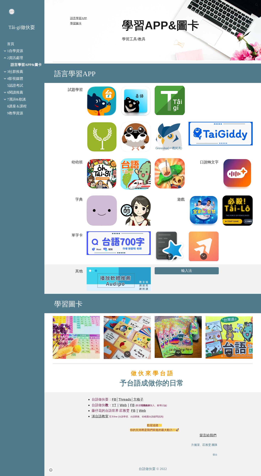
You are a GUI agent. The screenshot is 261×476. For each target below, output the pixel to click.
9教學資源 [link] (15, 113)
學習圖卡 (75, 23)
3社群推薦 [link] (15, 72)
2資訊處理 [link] (15, 58)
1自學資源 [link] (15, 51)
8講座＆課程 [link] (17, 106)
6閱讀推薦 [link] (15, 92)
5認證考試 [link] (15, 85)
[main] (170, 25)
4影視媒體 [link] (15, 78)
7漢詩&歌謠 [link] (16, 99)
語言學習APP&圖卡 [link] (26, 65)
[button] (256, 5)
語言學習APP (78, 18)
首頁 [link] (10, 44)
